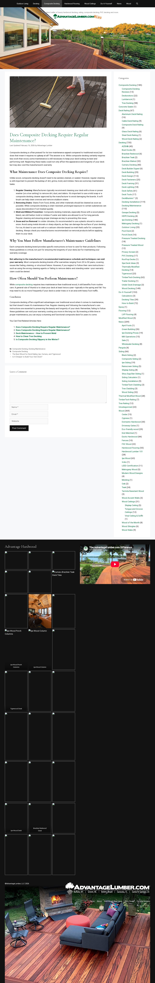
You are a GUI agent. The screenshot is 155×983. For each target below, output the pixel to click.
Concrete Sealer (126, 106)
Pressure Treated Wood (132, 245)
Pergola (122, 347)
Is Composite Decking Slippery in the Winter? (37, 339)
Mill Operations (129, 336)
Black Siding (127, 355)
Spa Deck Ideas (129, 263)
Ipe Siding (126, 362)
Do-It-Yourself (106, 4)
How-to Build (128, 303)
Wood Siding (127, 392)
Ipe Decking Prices (130, 333)
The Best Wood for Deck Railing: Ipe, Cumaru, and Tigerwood (36, 354)
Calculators (127, 296)
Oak (123, 483)
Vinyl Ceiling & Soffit (134, 516)
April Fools (127, 325)
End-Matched (128, 433)
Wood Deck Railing (130, 139)
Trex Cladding (128, 388)
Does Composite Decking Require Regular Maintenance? (43, 327)
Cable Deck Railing (130, 121)
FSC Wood (126, 444)
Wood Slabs (127, 530)
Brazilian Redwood (130, 154)
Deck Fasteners (129, 179)
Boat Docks (127, 150)
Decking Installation (131, 202)
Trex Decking (127, 103)
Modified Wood (126, 318)
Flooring (122, 310)
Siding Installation (130, 381)
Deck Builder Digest (131, 168)
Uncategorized (125, 407)
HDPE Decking (128, 216)
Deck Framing (128, 183)
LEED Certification (130, 465)
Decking (36, 4)
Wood (128, 4)
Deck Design (127, 176)
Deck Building (128, 172)
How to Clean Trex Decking (29, 336)
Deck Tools (127, 194)
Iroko (124, 462)
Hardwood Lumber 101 (132, 451)
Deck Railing (124, 110)
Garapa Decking (129, 212)
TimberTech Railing (127, 399)
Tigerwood (127, 273)
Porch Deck (127, 234)
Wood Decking (128, 288)
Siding (121, 351)
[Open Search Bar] (137, 3)
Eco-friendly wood (130, 429)
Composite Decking (52, 4)
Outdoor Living (22, 4)
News (119, 4)
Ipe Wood (126, 458)
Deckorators (127, 95)
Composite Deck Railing (132, 124)
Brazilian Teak (128, 157)
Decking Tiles (128, 299)
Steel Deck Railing (130, 135)
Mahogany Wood (129, 469)
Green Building (128, 329)
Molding (125, 480)
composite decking (24, 284)
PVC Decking (127, 255)
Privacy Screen (128, 252)
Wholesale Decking (130, 344)
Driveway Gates (129, 425)
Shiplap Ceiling (131, 505)
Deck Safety (127, 191)
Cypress (125, 418)
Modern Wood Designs (132, 473)
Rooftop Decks (128, 259)
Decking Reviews (143, 901)
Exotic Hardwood (129, 436)
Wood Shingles (129, 526)
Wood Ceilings (90, 4)
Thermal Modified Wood (130, 396)
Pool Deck (126, 231)
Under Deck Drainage (131, 285)
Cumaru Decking (129, 165)
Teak (124, 487)
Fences (125, 440)
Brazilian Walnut (129, 161)
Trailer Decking (128, 281)
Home (92, 901)
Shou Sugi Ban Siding (131, 373)
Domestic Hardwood (131, 422)
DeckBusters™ (128, 198)
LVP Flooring (127, 314)
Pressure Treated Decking (133, 238)
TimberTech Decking (131, 277)
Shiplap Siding (128, 370)
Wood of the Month (131, 522)
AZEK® (125, 146)
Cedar (124, 414)
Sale (124, 340)
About (99, 901)
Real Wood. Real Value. (113, 901)
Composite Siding (130, 359)
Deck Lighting (128, 187)
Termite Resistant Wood (133, 491)
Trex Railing (124, 403)
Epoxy (121, 307)
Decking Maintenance (37, 349)
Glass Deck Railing (130, 131)
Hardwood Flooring (72, 4)
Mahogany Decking (130, 223)
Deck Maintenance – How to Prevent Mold (36, 333)
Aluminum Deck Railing (132, 114)
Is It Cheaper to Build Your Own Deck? (27, 357)
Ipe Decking (127, 220)
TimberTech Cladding (131, 385)
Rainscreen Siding (130, 366)
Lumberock (127, 99)
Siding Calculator (129, 377)
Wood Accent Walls (131, 498)
